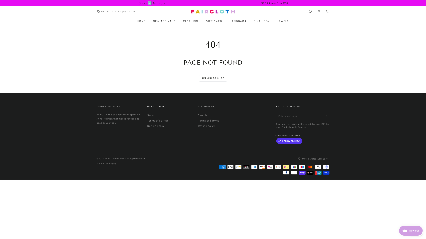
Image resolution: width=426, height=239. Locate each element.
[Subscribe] (327, 116)
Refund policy (155, 125)
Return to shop (213, 78)
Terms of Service (158, 120)
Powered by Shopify (106, 163)
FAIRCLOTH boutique (115, 158)
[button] (310, 11)
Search (151, 115)
